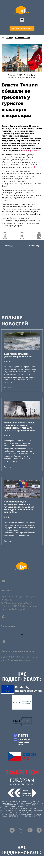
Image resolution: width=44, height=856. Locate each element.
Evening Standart (31, 150)
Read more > (8, 388)
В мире (12, 77)
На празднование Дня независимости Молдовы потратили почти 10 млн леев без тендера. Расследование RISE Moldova (19, 507)
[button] (22, 20)
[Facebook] (12, 830)
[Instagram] (21, 830)
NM (34, 167)
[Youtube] (30, 830)
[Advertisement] (22, 280)
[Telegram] (39, 830)
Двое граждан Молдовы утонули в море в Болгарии (18, 355)
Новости (31, 77)
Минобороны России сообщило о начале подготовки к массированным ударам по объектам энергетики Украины (20, 426)
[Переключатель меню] (22, 634)
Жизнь (21, 77)
